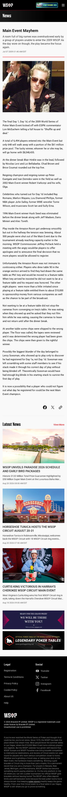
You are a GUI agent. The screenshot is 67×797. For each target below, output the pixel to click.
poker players (34, 781)
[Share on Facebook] (45, 410)
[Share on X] (53, 410)
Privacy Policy (11, 683)
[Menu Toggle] (63, 5)
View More (59, 424)
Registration (10, 670)
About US (8, 696)
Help (6, 703)
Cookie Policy (10, 690)
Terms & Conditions (14, 677)
